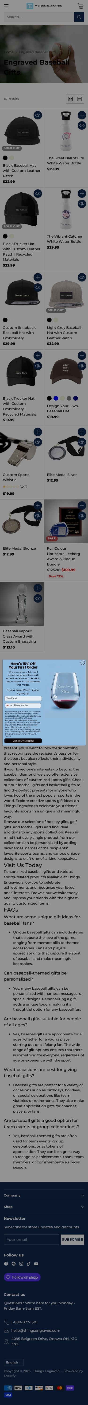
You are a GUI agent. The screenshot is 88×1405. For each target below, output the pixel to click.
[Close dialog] (82, 663)
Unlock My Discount (22, 740)
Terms (8, 736)
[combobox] (8, 705)
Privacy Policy (28, 734)
